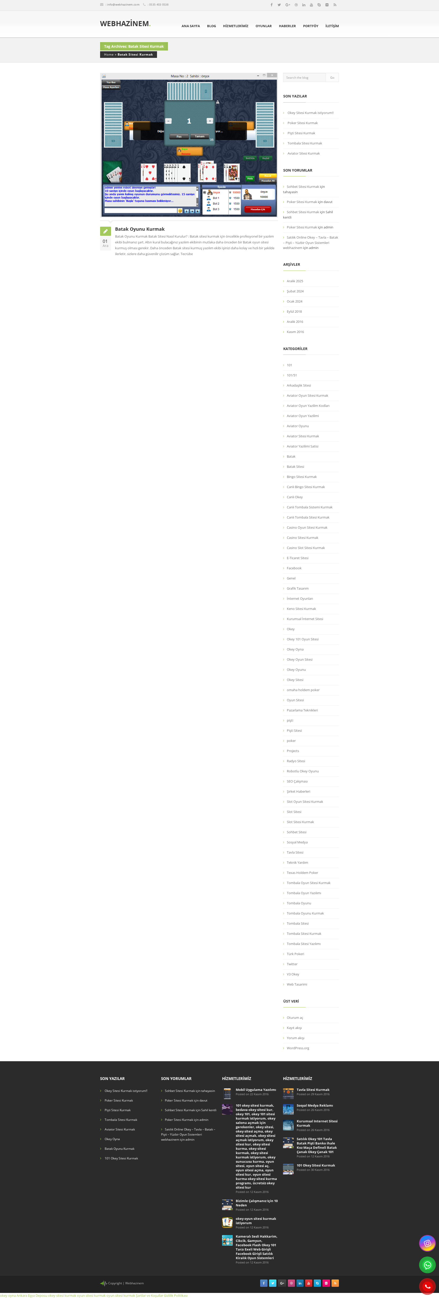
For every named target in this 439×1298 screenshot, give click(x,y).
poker (291, 740)
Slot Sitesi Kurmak (300, 822)
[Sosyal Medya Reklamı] (288, 1109)
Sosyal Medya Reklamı (315, 1105)
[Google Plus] (287, 4)
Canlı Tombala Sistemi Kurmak (310, 507)
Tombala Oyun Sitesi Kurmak (309, 882)
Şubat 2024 (295, 291)
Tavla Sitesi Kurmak (313, 1089)
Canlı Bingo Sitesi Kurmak (306, 487)
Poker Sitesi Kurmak (303, 123)
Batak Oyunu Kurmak (140, 229)
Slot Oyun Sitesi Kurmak (305, 801)
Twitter (292, 964)
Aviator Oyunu (298, 426)
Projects (293, 750)
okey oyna (8, 1295)
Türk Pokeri (295, 954)
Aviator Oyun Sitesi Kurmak (307, 395)
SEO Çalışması (297, 781)
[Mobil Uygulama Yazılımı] (227, 1093)
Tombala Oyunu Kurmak (305, 913)
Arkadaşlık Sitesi (299, 385)
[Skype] (319, 4)
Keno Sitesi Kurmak (301, 608)
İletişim (332, 26)
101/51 (292, 375)
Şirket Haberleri (298, 791)
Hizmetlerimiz (235, 26)
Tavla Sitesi (295, 852)
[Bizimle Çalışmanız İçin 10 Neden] (227, 1204)
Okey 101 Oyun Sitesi (303, 639)
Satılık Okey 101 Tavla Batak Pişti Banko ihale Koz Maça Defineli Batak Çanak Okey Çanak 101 (317, 1145)
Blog (211, 26)
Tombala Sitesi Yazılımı (304, 943)
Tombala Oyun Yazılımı (304, 893)
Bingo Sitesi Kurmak (302, 476)
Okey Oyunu (296, 669)
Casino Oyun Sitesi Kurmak (307, 527)
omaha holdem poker (303, 690)
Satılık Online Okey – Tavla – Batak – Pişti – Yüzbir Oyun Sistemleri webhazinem (310, 242)
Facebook (294, 568)
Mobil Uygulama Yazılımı (256, 1089)
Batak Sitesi (295, 466)
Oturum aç (295, 1017)
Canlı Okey (295, 497)
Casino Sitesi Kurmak (302, 537)
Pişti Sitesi (294, 730)
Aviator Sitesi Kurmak (304, 153)
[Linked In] (304, 4)
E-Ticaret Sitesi (297, 558)
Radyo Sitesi (296, 761)
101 (289, 365)
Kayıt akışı (294, 1027)
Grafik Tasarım (298, 588)
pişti (290, 720)
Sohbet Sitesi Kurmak (303, 186)
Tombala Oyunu (299, 903)
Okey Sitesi (295, 679)
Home (109, 54)
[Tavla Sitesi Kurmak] (288, 1093)
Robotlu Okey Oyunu (303, 771)
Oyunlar (264, 26)
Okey (291, 629)
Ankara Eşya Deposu (32, 1295)
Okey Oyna (295, 649)
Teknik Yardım (297, 862)
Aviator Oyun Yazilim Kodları (308, 405)
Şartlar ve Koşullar (149, 1295)
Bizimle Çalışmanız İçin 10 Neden (257, 1203)
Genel (291, 578)
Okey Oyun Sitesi (299, 659)
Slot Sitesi (294, 811)
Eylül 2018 (294, 311)
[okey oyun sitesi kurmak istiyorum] (227, 1222)
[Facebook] (271, 4)
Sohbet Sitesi (296, 832)
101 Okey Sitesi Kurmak (121, 1158)
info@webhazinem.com (123, 4)
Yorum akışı (295, 1038)
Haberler (287, 26)
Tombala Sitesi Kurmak (305, 143)
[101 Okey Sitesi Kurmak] (288, 1169)
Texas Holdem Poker (302, 872)
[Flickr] (327, 4)
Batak (291, 456)
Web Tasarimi (297, 984)
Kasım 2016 (295, 331)
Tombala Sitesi (298, 923)
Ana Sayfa (191, 26)
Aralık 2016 (295, 321)
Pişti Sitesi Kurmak (301, 133)
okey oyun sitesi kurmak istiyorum (256, 1220)
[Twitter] (279, 4)
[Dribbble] (296, 4)
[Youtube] (311, 4)
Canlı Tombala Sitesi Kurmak (308, 517)
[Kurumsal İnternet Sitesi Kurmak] (288, 1125)
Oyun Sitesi (295, 700)
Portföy (310, 26)
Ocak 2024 (294, 301)
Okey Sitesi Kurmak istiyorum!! (311, 112)
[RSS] (335, 4)
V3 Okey (293, 974)
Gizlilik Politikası (175, 1295)
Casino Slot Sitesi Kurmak (306, 547)
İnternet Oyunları (300, 598)
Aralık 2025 (295, 281)
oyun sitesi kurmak (91, 1295)
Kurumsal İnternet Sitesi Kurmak (317, 1123)
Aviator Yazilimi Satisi (302, 446)
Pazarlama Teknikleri (302, 710)
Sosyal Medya (297, 842)
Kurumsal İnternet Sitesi (305, 619)
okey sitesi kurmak (62, 1295)
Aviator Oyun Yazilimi (303, 415)
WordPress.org (298, 1048)
